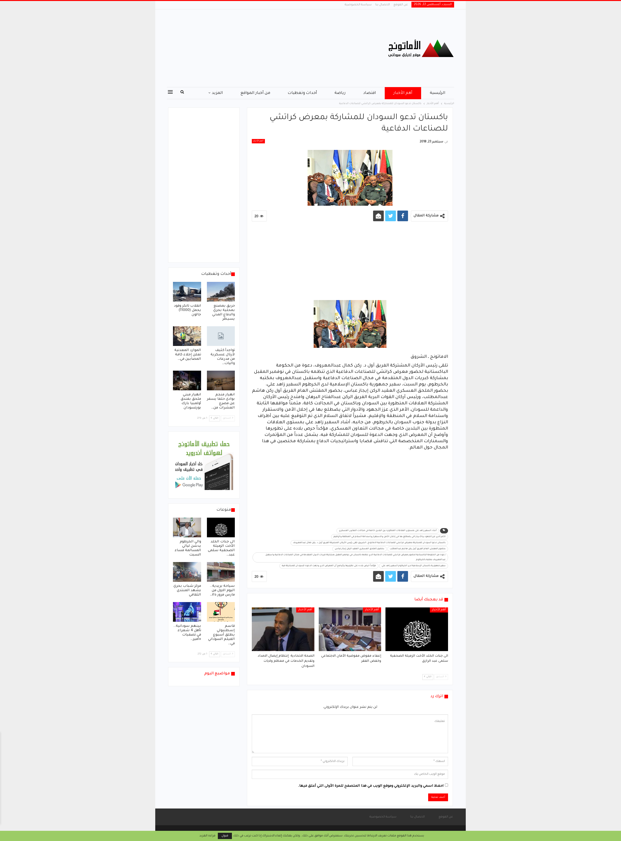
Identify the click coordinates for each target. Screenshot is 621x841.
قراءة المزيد (207, 836)
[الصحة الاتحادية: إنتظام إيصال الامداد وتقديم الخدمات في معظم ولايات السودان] (283, 629)
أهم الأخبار (402, 93)
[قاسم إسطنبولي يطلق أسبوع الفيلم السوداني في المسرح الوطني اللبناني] (221, 612)
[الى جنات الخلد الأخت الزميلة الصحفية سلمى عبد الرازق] (416, 629)
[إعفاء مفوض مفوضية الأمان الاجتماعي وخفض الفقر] (350, 629)
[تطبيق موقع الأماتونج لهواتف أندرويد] (204, 465)
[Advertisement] (262, 48)
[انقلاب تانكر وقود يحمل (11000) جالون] (187, 292)
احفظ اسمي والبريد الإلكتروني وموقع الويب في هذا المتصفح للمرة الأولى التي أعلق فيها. (371, 786)
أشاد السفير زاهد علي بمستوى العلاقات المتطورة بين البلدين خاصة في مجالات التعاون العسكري (388, 531)
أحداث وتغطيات (302, 93)
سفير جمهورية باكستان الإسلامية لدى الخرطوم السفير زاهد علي (414, 566)
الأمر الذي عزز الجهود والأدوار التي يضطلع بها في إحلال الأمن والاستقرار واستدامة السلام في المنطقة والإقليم (390, 537)
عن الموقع (400, 5)
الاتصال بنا (382, 5)
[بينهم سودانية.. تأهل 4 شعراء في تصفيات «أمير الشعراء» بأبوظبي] (187, 612)
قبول (224, 836)
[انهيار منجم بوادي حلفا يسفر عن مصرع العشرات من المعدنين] (221, 380)
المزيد (217, 93)
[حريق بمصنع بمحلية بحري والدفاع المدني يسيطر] (221, 292)
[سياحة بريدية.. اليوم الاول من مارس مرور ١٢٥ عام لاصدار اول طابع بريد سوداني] (221, 572)
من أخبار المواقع (255, 93)
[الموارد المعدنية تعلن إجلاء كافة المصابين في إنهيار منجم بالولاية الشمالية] (187, 336)
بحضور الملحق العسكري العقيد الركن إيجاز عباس (359, 549)
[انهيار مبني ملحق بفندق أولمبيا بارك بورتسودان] (187, 380)
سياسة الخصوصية (358, 5)
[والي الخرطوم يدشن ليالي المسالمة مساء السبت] (187, 527)
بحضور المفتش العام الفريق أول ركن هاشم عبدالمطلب (418, 549)
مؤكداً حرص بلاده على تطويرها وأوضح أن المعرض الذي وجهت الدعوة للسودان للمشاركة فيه (329, 566)
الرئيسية (437, 93)
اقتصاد (369, 93)
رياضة (340, 93)
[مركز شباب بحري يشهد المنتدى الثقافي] (187, 572)
